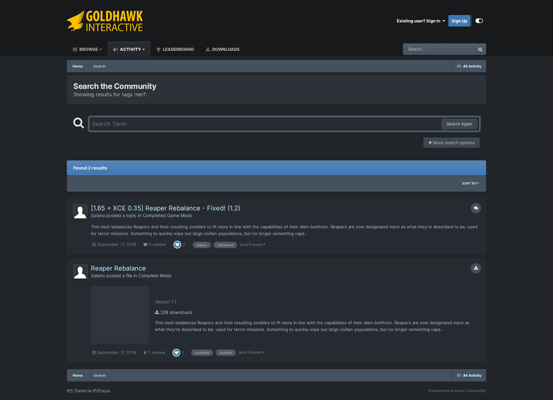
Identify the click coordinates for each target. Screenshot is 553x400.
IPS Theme (76, 390)
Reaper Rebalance (118, 268)
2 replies (157, 244)
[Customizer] (479, 21)
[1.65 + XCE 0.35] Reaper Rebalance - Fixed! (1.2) (165, 208)
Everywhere (455, 49)
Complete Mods (154, 275)
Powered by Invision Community (457, 390)
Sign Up (459, 20)
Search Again (459, 123)
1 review (156, 352)
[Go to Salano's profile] (80, 211)
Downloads (225, 49)
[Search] (480, 49)
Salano (98, 215)
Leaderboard (178, 49)
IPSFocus (101, 390)
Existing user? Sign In (419, 20)
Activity (130, 49)
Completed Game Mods (167, 215)
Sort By (469, 183)
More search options (453, 142)
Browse (88, 49)
